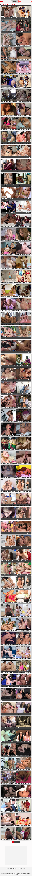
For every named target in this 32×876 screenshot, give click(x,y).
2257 (8, 871)
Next (18, 842)
